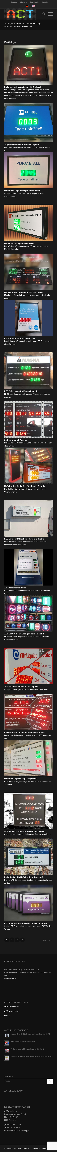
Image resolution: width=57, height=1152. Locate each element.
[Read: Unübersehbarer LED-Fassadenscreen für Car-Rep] (6, 1050)
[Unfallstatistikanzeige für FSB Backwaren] (28, 272)
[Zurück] (8, 973)
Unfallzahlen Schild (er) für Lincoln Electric (24, 486)
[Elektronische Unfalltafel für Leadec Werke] (28, 712)
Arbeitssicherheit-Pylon (15, 588)
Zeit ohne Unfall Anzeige (15, 440)
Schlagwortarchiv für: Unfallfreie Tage (22, 23)
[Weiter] (48, 973)
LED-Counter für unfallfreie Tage (19, 338)
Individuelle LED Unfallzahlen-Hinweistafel (24, 877)
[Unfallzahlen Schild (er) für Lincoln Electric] (28, 465)
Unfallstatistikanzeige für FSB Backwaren (23, 292)
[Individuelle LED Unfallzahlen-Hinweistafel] (28, 857)
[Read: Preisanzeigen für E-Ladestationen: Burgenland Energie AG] (6, 1035)
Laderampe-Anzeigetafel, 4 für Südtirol (22, 87)
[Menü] (49, 14)
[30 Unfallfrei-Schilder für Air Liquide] (28, 666)
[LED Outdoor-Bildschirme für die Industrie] (28, 518)
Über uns (23, 2)
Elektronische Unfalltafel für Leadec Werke (24, 732)
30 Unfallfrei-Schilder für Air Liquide (21, 686)
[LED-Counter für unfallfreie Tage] (28, 318)
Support (14, 2)
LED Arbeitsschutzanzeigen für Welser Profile (25, 923)
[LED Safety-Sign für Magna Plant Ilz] (28, 370)
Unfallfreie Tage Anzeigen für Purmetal (22, 190)
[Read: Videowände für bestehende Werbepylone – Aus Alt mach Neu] (6, 1058)
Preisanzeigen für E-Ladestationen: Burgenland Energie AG (30, 1034)
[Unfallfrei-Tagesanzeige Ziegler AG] (28, 758)
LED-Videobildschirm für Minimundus (23, 1041)
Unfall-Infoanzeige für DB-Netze (19, 243)
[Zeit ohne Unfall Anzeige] (28, 419)
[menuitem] (14, 2)
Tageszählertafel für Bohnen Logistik (21, 144)
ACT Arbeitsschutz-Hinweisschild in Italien (24, 831)
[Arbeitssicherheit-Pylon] (28, 567)
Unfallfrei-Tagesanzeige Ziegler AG (20, 778)
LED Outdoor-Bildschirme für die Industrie (24, 539)
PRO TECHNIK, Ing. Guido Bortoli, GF (21, 970)
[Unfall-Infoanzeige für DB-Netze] (28, 223)
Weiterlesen (9, 978)
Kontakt (45, 2)
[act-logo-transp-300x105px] (23, 14)
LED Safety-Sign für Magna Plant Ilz (21, 391)
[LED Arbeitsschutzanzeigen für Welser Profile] (28, 903)
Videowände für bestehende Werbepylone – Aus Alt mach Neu (31, 1056)
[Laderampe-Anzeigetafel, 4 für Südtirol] (28, 65)
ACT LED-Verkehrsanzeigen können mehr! (24, 634)
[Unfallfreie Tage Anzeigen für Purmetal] (28, 170)
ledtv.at (7, 1016)
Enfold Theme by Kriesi (40, 1148)
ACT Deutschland (11, 1011)
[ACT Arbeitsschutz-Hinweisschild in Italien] (28, 811)
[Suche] (42, 14)
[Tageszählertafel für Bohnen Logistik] (28, 122)
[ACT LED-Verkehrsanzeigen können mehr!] (28, 613)
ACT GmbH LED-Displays (22, 1148)
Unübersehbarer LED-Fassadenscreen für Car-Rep (28, 1049)
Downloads (34, 2)
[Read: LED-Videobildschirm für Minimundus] (6, 1043)
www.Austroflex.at (11, 1007)
